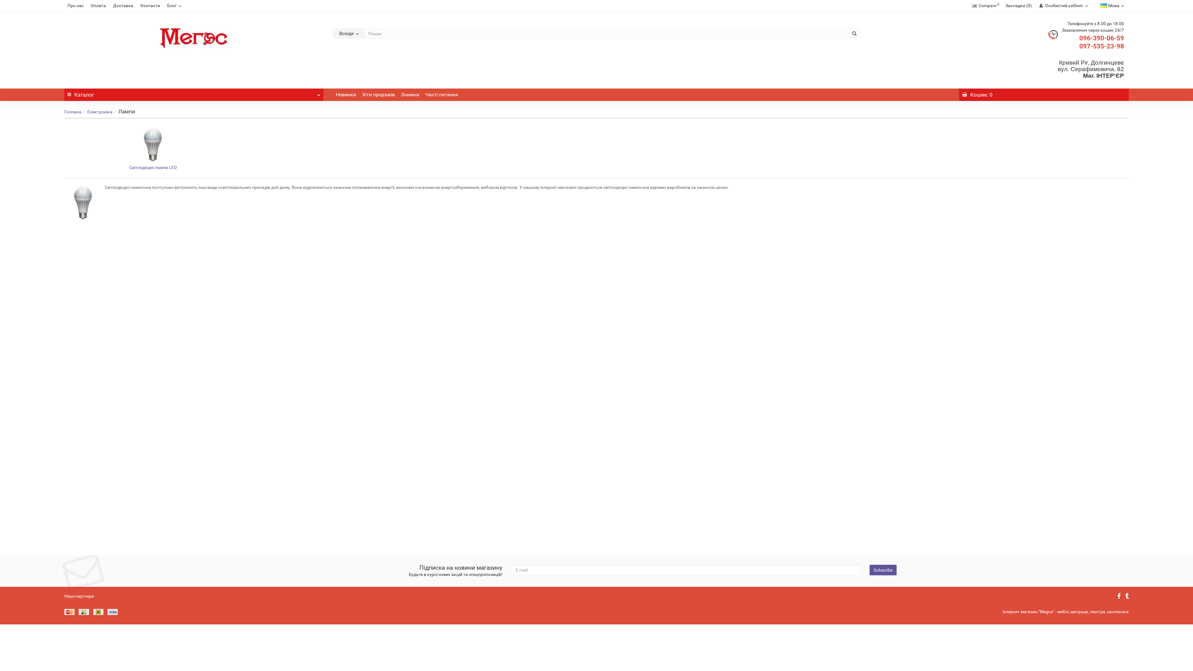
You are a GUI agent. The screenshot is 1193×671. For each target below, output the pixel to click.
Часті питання (441, 95)
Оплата (98, 5)
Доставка (123, 5)
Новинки (346, 95)
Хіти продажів (378, 95)
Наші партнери (79, 596)
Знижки (410, 95)
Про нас (75, 5)
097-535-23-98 (1101, 46)
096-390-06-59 (1101, 38)
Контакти (150, 5)
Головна (72, 111)
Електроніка (99, 111)
